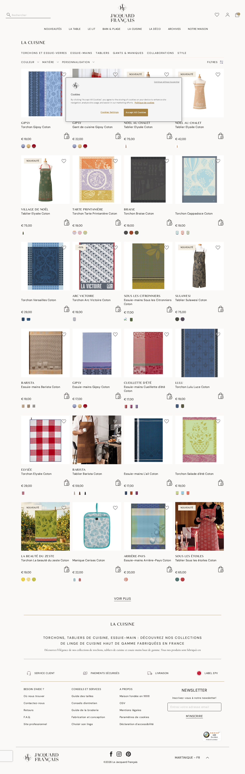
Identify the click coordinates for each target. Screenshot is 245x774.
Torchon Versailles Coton (38, 300)
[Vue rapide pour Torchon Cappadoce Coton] (221, 222)
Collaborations (160, 53)
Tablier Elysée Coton (138, 127)
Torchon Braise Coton (139, 213)
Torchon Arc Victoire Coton (91, 300)
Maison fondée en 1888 (135, 696)
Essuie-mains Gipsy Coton (91, 387)
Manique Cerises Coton (88, 560)
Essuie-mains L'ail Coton (141, 474)
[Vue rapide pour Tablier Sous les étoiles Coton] (221, 569)
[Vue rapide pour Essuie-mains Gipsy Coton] (118, 396)
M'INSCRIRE (194, 716)
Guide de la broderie (85, 710)
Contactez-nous (34, 703)
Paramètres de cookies (134, 717)
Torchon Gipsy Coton (36, 127)
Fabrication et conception (88, 717)
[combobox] (31, 15)
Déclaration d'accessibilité (137, 724)
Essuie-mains (81, 53)
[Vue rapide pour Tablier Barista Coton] (118, 482)
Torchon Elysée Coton (36, 474)
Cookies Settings (110, 112)
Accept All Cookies (136, 112)
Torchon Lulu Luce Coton (192, 387)
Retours (29, 710)
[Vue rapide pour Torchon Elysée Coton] (67, 482)
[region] (123, 99)
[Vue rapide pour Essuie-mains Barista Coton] (67, 396)
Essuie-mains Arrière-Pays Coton (147, 560)
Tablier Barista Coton (87, 474)
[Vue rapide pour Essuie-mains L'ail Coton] (170, 482)
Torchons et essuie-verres (44, 53)
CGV (122, 703)
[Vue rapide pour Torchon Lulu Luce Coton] (221, 396)
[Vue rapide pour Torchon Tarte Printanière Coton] (118, 222)
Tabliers (102, 53)
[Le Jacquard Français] (122, 13)
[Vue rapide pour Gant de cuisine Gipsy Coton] (118, 136)
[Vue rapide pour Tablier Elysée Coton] (170, 136)
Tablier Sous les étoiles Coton (195, 560)
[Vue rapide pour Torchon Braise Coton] (170, 222)
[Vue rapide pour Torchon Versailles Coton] (67, 309)
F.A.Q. (27, 717)
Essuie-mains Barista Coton (40, 387)
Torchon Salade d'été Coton (194, 474)
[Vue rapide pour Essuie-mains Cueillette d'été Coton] (170, 396)
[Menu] (219, 733)
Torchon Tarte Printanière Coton (94, 213)
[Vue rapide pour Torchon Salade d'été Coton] (221, 482)
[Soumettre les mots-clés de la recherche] (9, 15)
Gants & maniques (128, 53)
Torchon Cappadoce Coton (194, 213)
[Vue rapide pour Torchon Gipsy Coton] (67, 136)
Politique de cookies (144, 102)
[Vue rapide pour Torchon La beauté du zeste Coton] (67, 569)
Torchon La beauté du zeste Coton (45, 560)
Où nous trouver (34, 696)
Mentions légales (130, 710)
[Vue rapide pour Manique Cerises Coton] (118, 569)
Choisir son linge (82, 724)
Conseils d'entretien (84, 703)
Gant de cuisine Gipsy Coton (92, 127)
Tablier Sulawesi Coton (191, 300)
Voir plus (122, 598)
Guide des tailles (82, 696)
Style (182, 53)
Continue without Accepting (166, 82)
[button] (228, 15)
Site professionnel (35, 724)
